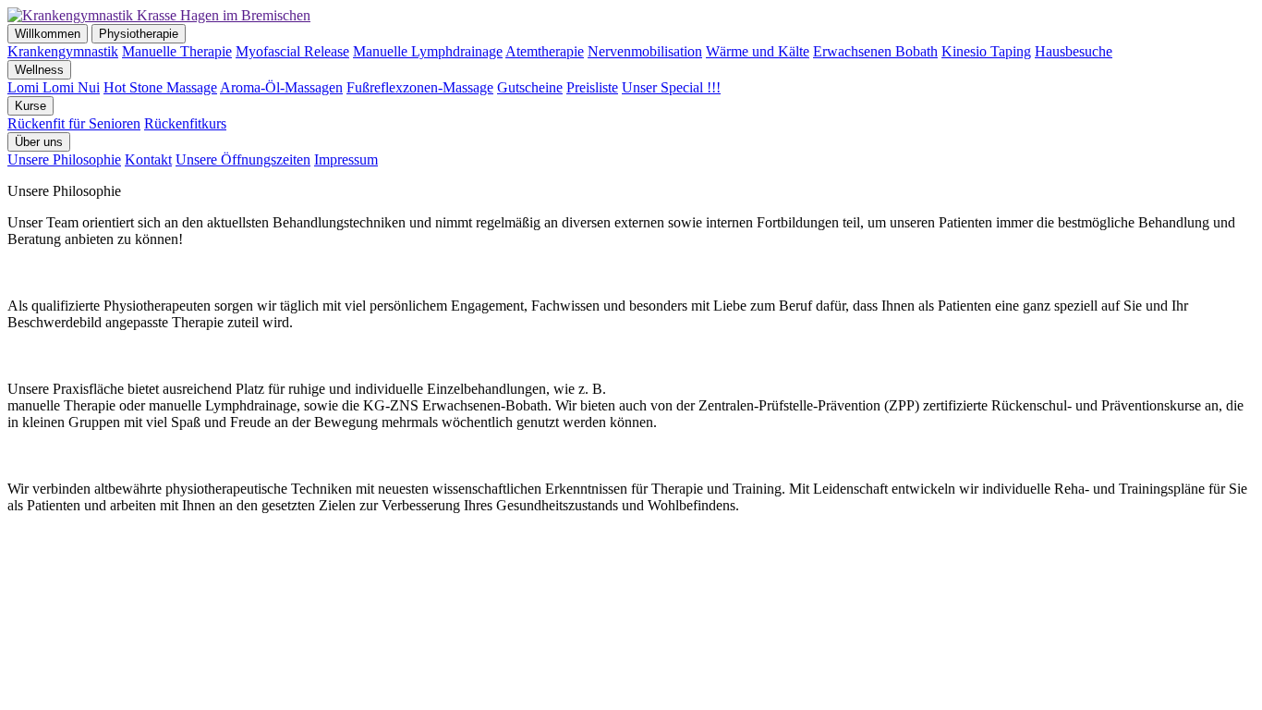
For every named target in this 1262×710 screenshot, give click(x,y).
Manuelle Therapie (177, 51)
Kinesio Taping (986, 51)
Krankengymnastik (62, 51)
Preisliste (592, 87)
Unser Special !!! (671, 87)
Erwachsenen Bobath (875, 51)
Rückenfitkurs (185, 123)
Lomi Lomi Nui (53, 87)
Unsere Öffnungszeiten (243, 159)
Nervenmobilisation (645, 51)
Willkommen (47, 34)
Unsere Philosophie (64, 159)
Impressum (346, 159)
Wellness (39, 70)
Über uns (39, 142)
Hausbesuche (1073, 51)
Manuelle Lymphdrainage (428, 51)
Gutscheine (530, 87)
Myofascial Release (292, 51)
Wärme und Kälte (757, 51)
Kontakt (148, 159)
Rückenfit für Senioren (73, 123)
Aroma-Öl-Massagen (281, 87)
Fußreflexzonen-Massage (419, 87)
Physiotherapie (138, 34)
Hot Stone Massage (160, 87)
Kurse (30, 106)
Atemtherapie (544, 51)
